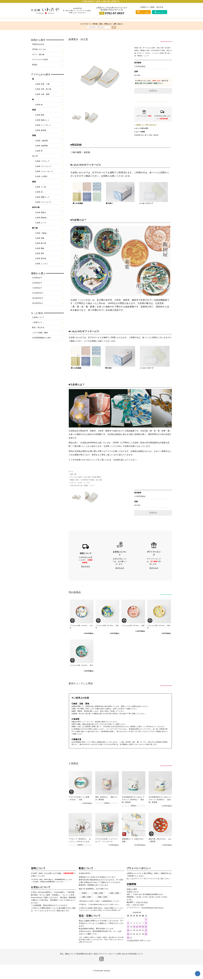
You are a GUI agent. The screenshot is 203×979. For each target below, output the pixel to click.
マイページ (159, 11)
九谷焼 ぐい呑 (40, 187)
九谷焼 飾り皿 (40, 243)
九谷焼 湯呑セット (42, 120)
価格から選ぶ (74, 480)
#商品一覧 (137, 48)
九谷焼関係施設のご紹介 (41, 338)
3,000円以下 (37, 278)
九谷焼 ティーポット (43, 125)
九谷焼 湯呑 (39, 115)
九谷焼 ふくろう (41, 264)
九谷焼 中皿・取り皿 (43, 89)
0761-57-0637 (114, 13)
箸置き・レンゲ (89, 485)
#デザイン (140, 53)
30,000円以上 (37, 303)
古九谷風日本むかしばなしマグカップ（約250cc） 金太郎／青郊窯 (160, 799)
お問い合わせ (118, 24)
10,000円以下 (37, 293)
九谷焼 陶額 (39, 248)
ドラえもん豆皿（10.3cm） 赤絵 (132, 625)
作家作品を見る (38, 44)
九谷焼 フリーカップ (43, 166)
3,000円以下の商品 (87, 480)
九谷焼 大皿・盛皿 (42, 94)
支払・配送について (68, 954)
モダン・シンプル (84, 483)
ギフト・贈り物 (38, 54)
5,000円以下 (37, 283)
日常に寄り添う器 (76, 485)
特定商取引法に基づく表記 (87, 954)
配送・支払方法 (157, 7)
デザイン (73, 483)
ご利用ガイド (145, 7)
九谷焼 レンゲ (40, 223)
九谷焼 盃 (39, 192)
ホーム (71, 471)
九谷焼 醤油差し (41, 218)
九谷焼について (38, 317)
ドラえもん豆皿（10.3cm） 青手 (81, 665)
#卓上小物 (160, 48)
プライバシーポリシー (142, 878)
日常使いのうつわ (39, 49)
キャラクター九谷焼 (40, 59)
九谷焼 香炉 (39, 253)
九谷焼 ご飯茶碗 (41, 141)
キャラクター (85, 24)
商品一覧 (73, 474)
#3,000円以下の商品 (158, 50)
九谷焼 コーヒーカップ (44, 171)
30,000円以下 (37, 298)
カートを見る (143, 11)
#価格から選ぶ (145, 50)
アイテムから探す (76, 477)
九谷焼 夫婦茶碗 (41, 146)
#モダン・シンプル (151, 53)
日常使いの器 (97, 24)
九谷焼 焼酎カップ (42, 197)
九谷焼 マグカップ (42, 161)
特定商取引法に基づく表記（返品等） (147, 135)
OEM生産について (136, 954)
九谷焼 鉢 (39, 105)
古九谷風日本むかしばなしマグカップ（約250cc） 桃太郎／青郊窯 (133, 799)
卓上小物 (87, 477)
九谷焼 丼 (39, 151)
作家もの (107, 24)
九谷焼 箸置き (96, 477)
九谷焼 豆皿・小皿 (42, 84)
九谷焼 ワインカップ (43, 202)
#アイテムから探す (149, 48)
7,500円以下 (37, 288)
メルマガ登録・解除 (40, 333)
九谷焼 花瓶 (39, 238)
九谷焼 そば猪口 (41, 176)
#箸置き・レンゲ (143, 56)
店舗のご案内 (132, 889)
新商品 (34, 65)
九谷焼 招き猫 (40, 258)
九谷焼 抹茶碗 (40, 130)
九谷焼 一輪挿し (41, 233)
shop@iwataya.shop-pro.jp (152, 907)
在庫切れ (153, 91)
